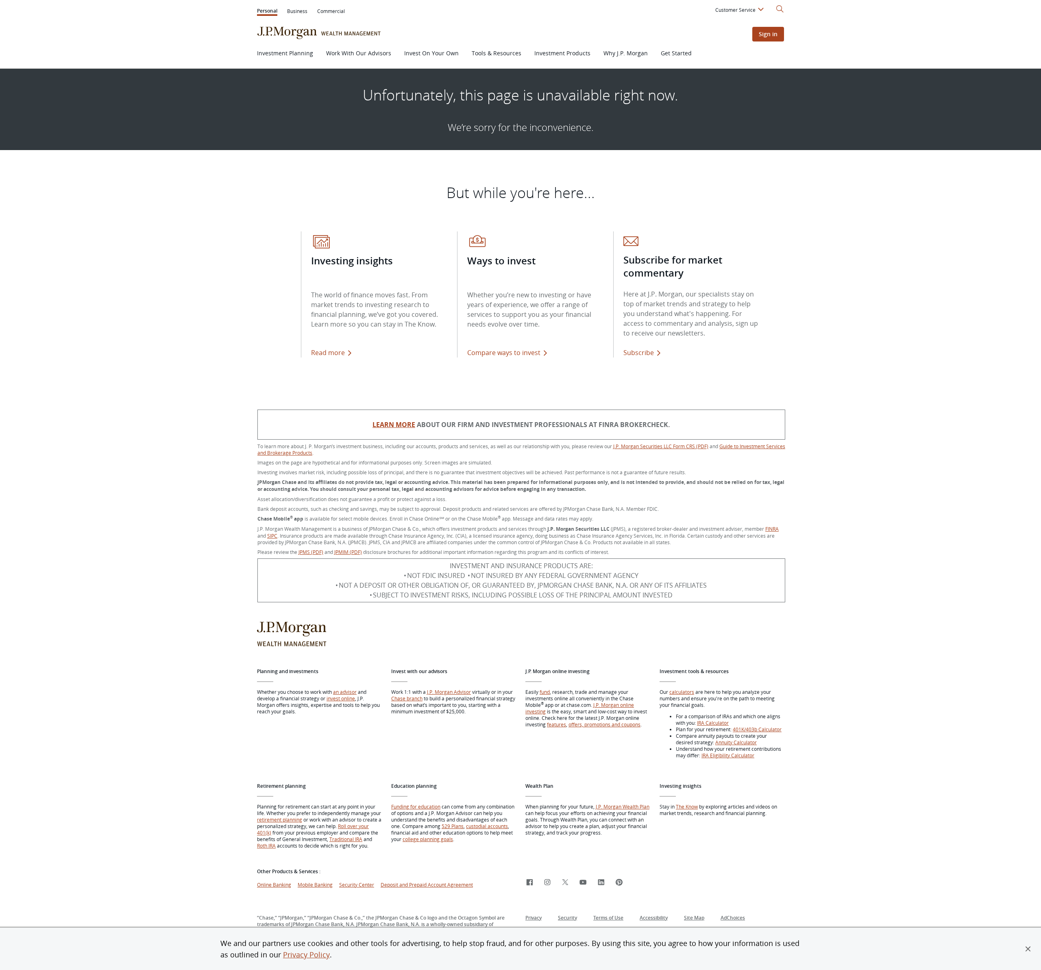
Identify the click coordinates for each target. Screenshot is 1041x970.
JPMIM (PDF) (348, 552)
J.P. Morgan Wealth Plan (622, 806)
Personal (267, 11)
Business (297, 11)
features (556, 724)
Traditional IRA (345, 839)
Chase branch (406, 698)
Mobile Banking (315, 884)
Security (567, 917)
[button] (1028, 949)
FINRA (772, 528)
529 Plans (453, 826)
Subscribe (638, 352)
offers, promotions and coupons (604, 724)
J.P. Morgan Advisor (449, 692)
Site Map (694, 917)
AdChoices (733, 917)
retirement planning (279, 819)
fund (545, 692)
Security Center (356, 884)
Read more (328, 352)
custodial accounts (487, 826)
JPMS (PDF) (310, 552)
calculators (681, 692)
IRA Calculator (713, 722)
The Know (687, 806)
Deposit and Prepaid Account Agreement (427, 884)
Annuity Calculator (736, 742)
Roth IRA (266, 845)
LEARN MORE (393, 424)
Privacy (533, 917)
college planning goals (428, 839)
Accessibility (654, 917)
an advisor (345, 692)
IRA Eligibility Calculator (727, 755)
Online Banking (274, 884)
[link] (529, 882)
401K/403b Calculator (757, 729)
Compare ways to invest (508, 352)
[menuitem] (740, 11)
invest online (341, 698)
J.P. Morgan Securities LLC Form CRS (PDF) (660, 446)
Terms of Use (608, 917)
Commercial (331, 11)
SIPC (272, 535)
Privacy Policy (306, 954)
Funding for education (415, 806)
